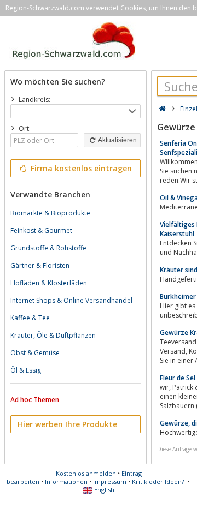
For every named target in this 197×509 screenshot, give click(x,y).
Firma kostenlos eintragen (80, 168)
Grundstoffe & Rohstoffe (48, 248)
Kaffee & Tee (30, 317)
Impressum (109, 481)
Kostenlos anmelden (86, 473)
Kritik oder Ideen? (158, 481)
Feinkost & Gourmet (41, 230)
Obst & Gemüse (35, 352)
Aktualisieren (117, 140)
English (103, 490)
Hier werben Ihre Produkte (67, 424)
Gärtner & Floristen (39, 265)
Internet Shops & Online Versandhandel (71, 300)
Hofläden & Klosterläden (48, 283)
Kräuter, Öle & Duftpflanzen (53, 335)
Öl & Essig (25, 370)
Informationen (66, 481)
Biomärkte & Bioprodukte (50, 213)
